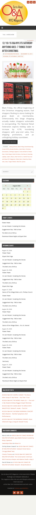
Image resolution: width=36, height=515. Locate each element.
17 (4, 202)
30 (29, 205)
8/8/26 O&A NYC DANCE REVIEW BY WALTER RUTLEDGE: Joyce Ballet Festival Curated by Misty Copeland (18, 438)
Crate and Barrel (23, 151)
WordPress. (25, 488)
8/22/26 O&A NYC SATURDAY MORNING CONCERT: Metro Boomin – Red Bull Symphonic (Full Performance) (17, 413)
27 (16, 205)
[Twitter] (31, 2)
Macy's (12, 156)
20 (16, 202)
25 (8, 205)
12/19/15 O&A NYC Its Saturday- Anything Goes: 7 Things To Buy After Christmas (17, 46)
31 (4, 208)
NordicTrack (26, 156)
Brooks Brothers (14, 149)
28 (21, 205)
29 (25, 205)
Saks (3, 161)
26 (12, 205)
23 (29, 202)
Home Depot (8, 154)
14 (21, 198)
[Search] (32, 172)
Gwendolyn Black (7, 443)
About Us (18, 443)
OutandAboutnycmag (12, 54)
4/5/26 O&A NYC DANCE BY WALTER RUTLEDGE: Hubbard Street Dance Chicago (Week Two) (17, 448)
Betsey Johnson (13, 146)
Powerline (25, 159)
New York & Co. (19, 156)
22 (25, 202)
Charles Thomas (7, 454)
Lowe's (8, 156)
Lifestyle (20, 56)
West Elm (19, 161)
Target (10, 161)
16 (29, 198)
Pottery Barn (19, 159)
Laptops (4, 156)
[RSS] (34, 2)
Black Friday (21, 146)
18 (8, 202)
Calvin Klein (22, 149)
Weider (14, 161)
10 (4, 198)
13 (16, 198)
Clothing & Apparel (14, 151)
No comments (30, 40)
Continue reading (10, 142)
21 (21, 202)
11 (8, 198)
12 (12, 198)
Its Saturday (13, 56)
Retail (29, 159)
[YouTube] (28, 2)
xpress (23, 161)
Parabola (17, 488)
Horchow (23, 154)
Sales (6, 161)
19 (12, 202)
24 (4, 205)
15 (25, 198)
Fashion (5, 56)
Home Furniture (16, 154)
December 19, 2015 (26, 54)
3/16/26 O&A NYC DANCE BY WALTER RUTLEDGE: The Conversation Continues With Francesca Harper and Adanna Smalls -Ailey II (18, 456)
